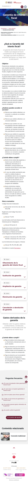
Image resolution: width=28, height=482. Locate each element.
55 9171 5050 (7, 468)
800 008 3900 (21, 468)
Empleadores (6, 6)
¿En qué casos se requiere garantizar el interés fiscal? (13, 389)
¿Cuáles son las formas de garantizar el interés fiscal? (13, 399)
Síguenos (14, 453)
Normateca (17, 248)
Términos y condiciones (14, 479)
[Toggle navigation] (22, 6)
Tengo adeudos (12, 28)
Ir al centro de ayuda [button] (14, 417)
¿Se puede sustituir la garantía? (11, 410)
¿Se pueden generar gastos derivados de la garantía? (14, 405)
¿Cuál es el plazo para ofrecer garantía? (14, 394)
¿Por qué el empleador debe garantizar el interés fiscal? (14, 384)
